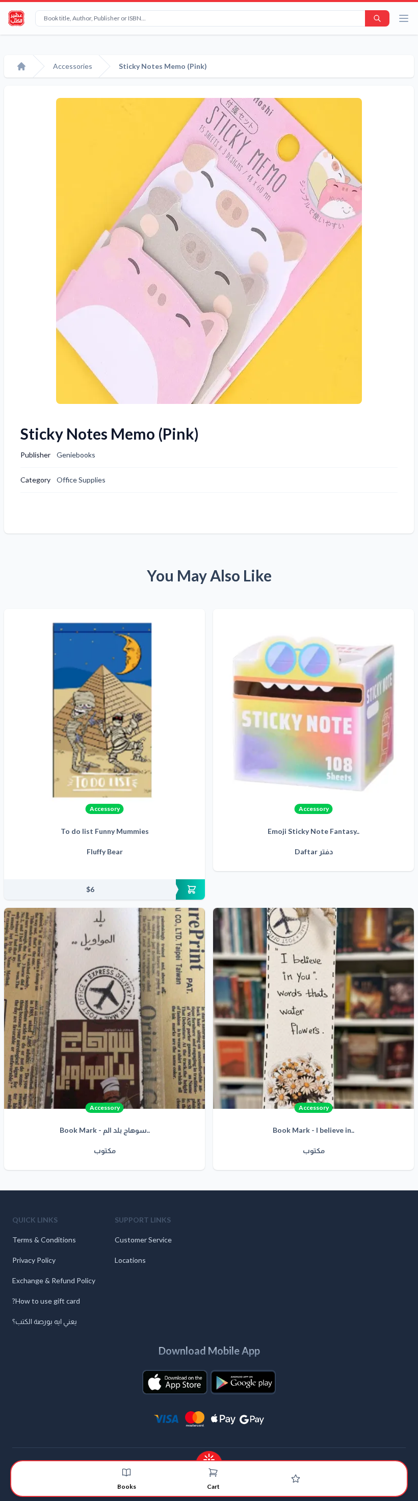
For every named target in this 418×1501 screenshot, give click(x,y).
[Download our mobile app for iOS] (174, 1382)
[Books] (126, 1472)
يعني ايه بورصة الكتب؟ (44, 1321)
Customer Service (143, 1239)
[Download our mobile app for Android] (243, 1382)
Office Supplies (81, 479)
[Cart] (213, 1472)
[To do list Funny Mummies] (104, 709)
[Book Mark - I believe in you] (313, 1008)
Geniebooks (76, 454)
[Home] (21, 66)
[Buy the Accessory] (104, 889)
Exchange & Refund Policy (53, 1280)
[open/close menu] (404, 18)
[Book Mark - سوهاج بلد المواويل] (104, 1008)
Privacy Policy (34, 1260)
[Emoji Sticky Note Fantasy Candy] (313, 709)
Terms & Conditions (44, 1239)
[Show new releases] (209, 1456)
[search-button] (377, 18)
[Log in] (296, 1478)
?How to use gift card (46, 1300)
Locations (130, 1260)
